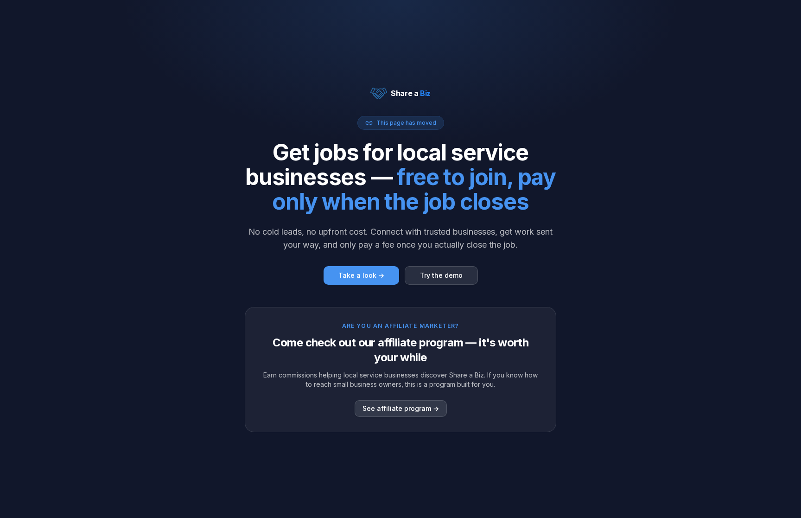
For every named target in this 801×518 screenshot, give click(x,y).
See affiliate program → (400, 408)
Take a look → (361, 275)
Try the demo (441, 275)
